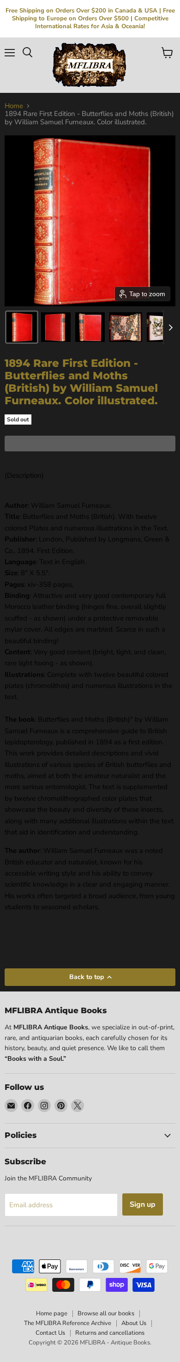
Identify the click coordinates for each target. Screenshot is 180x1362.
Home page (51, 1313)
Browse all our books (106, 1313)
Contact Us (50, 1333)
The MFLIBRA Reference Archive (67, 1323)
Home (14, 106)
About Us (133, 1323)
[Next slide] (170, 327)
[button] (21, 327)
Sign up (143, 1204)
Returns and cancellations (109, 1333)
